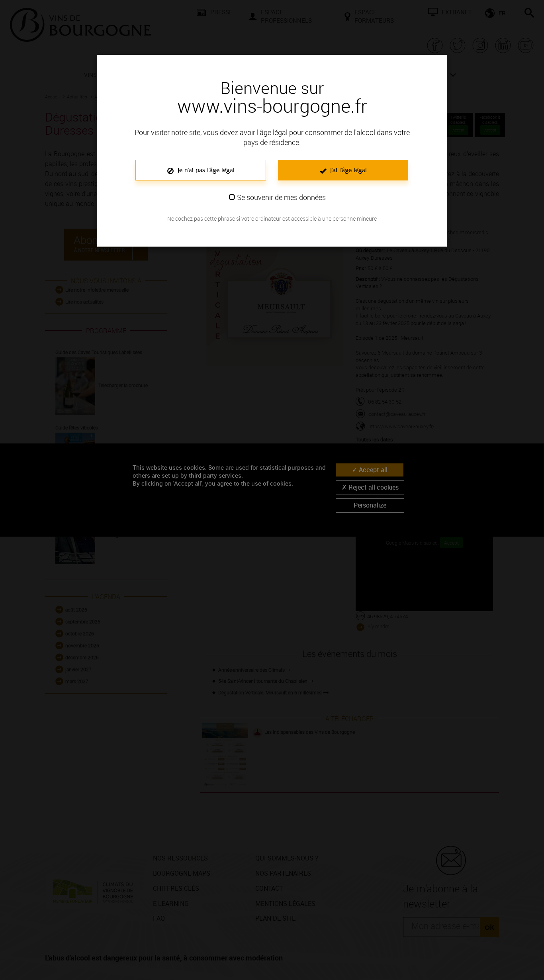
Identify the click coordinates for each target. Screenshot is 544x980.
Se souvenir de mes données (281, 197)
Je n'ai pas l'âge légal (205, 170)
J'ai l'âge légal (347, 170)
